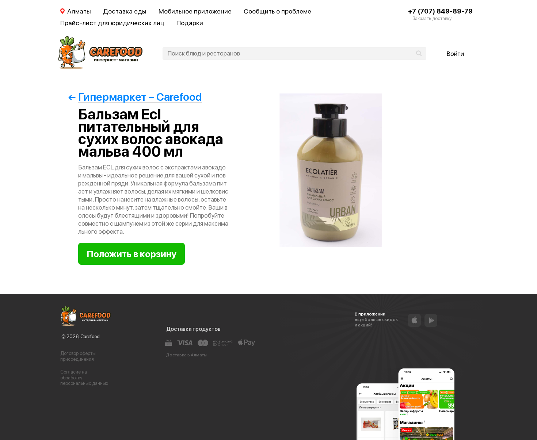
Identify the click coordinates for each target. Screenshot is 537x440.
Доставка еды (124, 11)
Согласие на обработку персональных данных (84, 377)
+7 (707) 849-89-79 (440, 11)
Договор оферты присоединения (78, 356)
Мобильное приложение (195, 11)
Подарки (189, 23)
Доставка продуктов (193, 329)
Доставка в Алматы (186, 354)
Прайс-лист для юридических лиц (112, 23)
